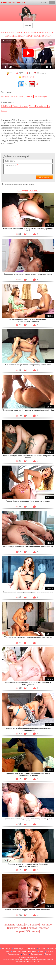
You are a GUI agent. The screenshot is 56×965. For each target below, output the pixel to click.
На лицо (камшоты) (24, 96)
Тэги (7, 951)
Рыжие (15, 106)
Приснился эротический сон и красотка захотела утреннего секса (28, 229)
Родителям (31, 949)
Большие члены (8, 96)
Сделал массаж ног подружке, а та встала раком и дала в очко (28, 820)
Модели (42, 949)
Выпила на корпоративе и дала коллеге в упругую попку (28, 274)
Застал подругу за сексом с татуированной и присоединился (28, 546)
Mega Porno (25, 957)
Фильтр (28, 25)
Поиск (25, 954)
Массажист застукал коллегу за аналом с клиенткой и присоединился (28, 683)
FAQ (41, 951)
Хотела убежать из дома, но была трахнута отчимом (28, 501)
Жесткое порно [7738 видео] (32, 929)
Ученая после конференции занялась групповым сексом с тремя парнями (28, 729)
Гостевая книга (13, 954)
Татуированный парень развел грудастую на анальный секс (28, 592)
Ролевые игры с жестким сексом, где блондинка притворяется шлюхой (28, 865)
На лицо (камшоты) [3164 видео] (29, 926)
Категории (52, 949)
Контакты (49, 951)
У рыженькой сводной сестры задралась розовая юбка (28, 365)
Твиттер (48, 954)
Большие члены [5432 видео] (22, 924)
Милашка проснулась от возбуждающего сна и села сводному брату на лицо (28, 774)
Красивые (24, 106)
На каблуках (41, 106)
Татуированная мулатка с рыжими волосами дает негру (28, 637)
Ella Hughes (6, 106)
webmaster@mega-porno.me (42, 959)
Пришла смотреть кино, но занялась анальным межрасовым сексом (28, 456)
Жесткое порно (40, 96)
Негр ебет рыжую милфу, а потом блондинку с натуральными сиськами (28, 320)
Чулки (32, 106)
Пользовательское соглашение (24, 951)
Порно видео (18, 949)
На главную (5, 949)
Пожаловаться (36, 954)
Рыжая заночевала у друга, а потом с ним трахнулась (28, 910)
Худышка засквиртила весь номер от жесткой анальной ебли (28, 410)
